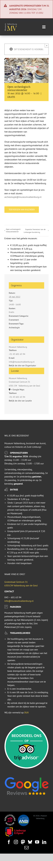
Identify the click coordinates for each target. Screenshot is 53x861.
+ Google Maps (17, 389)
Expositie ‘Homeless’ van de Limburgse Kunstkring (34, 230)
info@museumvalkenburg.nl (19, 600)
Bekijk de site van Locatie (20, 400)
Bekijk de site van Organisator (22, 365)
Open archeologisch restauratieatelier (13, 230)
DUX (26, 712)
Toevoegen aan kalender (22, 209)
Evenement (14, 319)
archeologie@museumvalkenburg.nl (23, 196)
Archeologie (14, 327)
